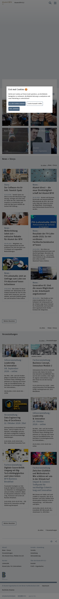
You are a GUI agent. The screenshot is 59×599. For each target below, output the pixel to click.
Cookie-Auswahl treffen (35, 103)
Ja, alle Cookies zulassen (17, 103)
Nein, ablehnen (14, 109)
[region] (29, 99)
